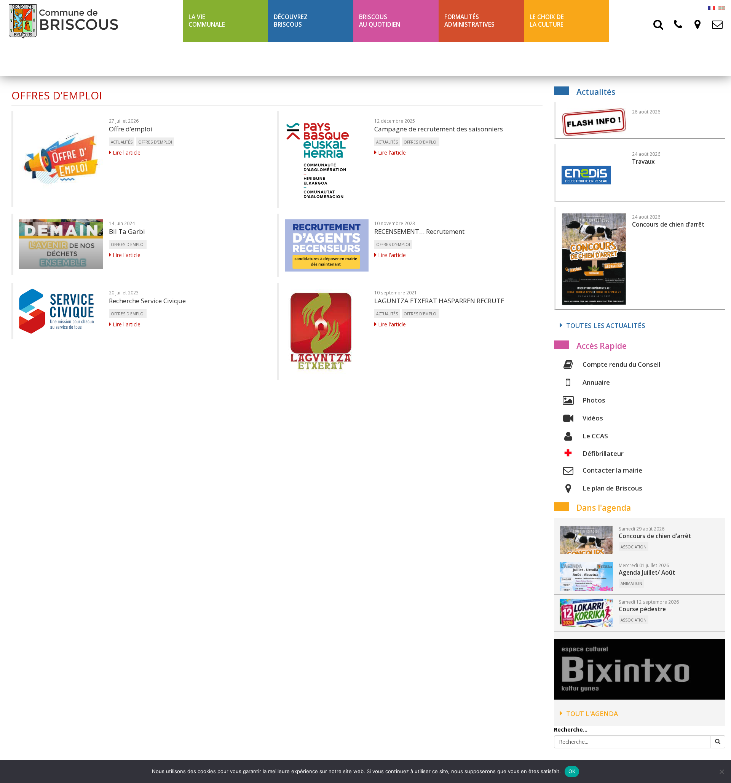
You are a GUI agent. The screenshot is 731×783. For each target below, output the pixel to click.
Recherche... (570, 729)
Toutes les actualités (605, 325)
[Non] (721, 771)
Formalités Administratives (469, 21)
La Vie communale (206, 21)
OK (572, 771)
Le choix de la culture (547, 21)
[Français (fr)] (711, 7)
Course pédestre (642, 609)
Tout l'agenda (592, 713)
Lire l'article (125, 152)
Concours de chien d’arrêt (655, 536)
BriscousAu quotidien (379, 21)
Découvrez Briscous (291, 21)
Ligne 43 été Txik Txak (221, 59)
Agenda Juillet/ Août (647, 573)
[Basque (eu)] (721, 7)
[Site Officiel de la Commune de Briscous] (91, 21)
